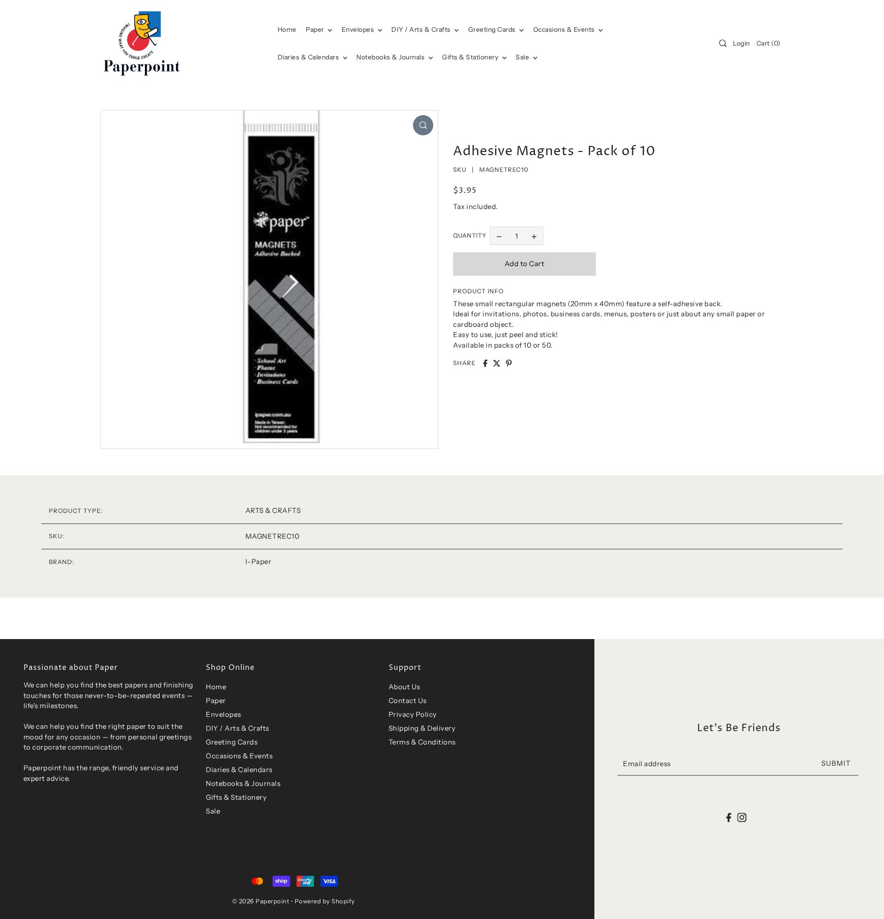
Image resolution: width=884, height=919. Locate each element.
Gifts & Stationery (471, 57)
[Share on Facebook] (485, 363)
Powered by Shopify (325, 901)
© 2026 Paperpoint (261, 901)
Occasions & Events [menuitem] (565, 29)
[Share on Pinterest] (508, 363)
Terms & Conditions (422, 742)
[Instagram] (741, 817)
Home (216, 686)
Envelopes (359, 29)
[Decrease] (499, 235)
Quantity (470, 235)
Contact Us (408, 700)
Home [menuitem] (287, 29)
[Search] (723, 43)
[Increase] (534, 235)
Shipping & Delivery (422, 728)
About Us (404, 686)
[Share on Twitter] (496, 363)
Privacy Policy (413, 714)
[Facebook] (729, 817)
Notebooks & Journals (391, 57)
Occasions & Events (239, 755)
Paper (316, 29)
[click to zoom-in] (423, 125)
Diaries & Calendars (309, 57)
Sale (523, 57)
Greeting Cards (493, 29)
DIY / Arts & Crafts (421, 29)
